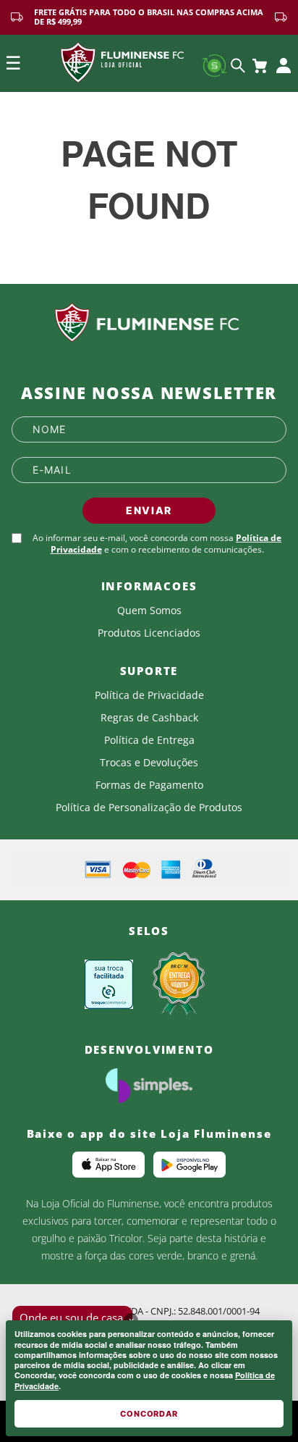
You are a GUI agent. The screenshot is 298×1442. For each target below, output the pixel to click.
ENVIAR (149, 510)
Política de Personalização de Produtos (149, 807)
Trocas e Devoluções (149, 762)
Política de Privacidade (149, 695)
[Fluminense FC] (149, 323)
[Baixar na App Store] (108, 1165)
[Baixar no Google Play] (189, 1165)
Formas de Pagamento (149, 785)
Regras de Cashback (149, 717)
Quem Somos (149, 610)
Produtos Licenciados (149, 633)
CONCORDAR (149, 1414)
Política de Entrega (149, 740)
